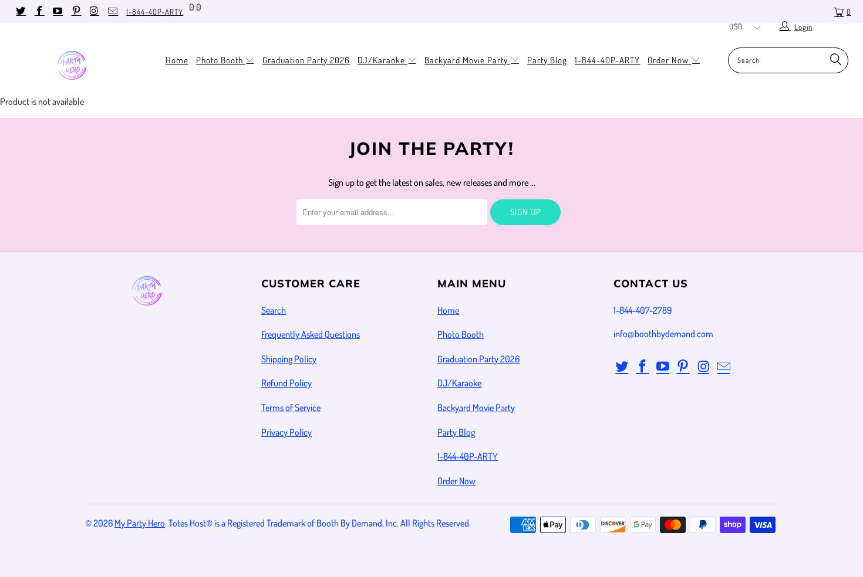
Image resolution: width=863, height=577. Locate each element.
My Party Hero (139, 523)
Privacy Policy (286, 432)
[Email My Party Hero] (112, 11)
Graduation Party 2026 (306, 60)
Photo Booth (220, 60)
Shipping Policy (288, 359)
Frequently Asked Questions (310, 334)
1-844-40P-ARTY (154, 11)
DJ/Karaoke (382, 60)
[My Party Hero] (75, 66)
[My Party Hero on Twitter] (20, 11)
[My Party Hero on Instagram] (94, 11)
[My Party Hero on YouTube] (57, 11)
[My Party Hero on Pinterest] (75, 11)
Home (177, 60)
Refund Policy (286, 383)
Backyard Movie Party (467, 60)
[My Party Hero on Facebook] (38, 11)
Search (273, 310)
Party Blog (547, 60)
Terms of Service (291, 407)
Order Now (669, 60)
